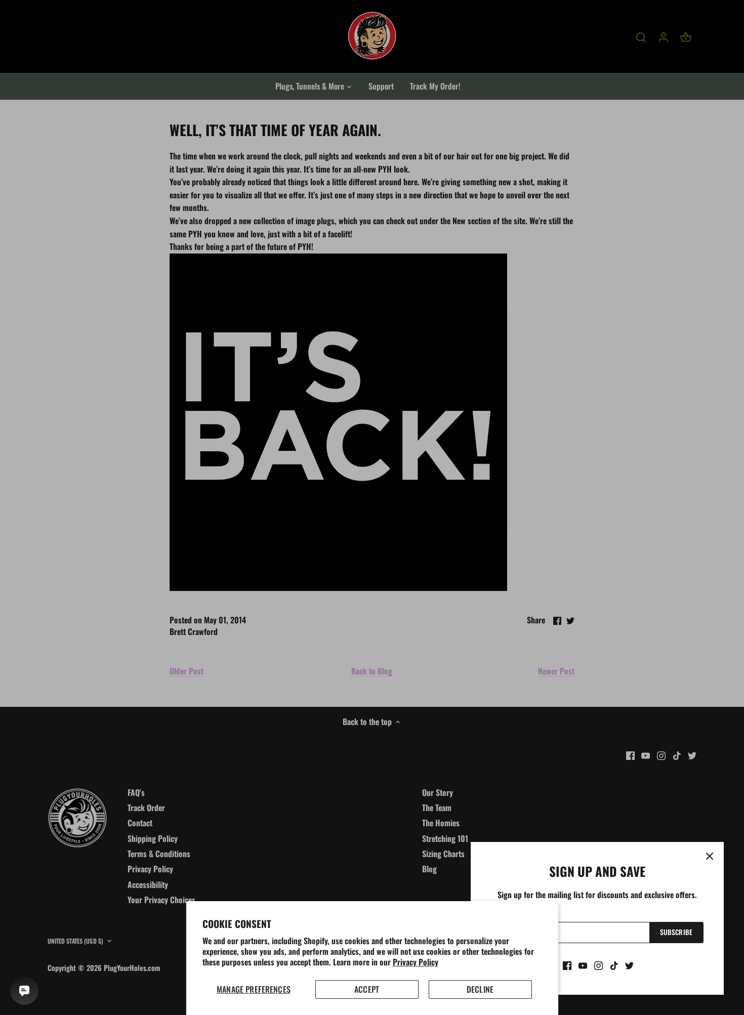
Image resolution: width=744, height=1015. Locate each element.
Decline (480, 989)
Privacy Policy (415, 962)
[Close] (709, 856)
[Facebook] (567, 964)
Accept (366, 989)
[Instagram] (598, 964)
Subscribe (676, 932)
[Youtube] (582, 964)
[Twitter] (629, 964)
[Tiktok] (614, 964)
